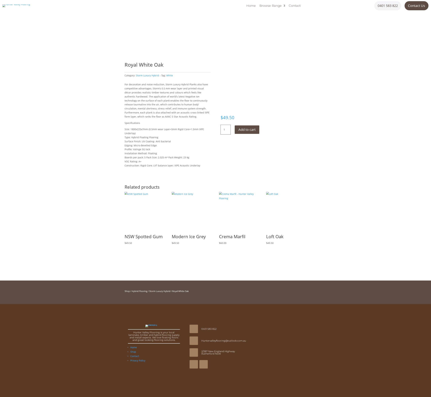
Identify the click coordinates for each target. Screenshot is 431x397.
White (169, 75)
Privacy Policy (137, 360)
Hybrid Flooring (139, 291)
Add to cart (247, 129)
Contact (295, 6)
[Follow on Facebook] (194, 364)
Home (251, 6)
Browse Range (270, 6)
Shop (127, 291)
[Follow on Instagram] (203, 364)
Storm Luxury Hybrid (147, 75)
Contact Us (416, 5)
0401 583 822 (388, 5)
